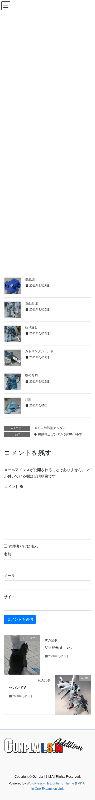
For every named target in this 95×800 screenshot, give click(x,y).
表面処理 (31, 303)
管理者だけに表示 (22, 546)
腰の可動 (31, 375)
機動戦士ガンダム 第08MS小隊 (60, 434)
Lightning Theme (62, 783)
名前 (7, 554)
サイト (9, 597)
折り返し (31, 327)
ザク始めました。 (59, 647)
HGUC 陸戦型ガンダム (50, 428)
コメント (13, 487)
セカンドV (17, 687)
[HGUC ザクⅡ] (22, 655)
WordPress (34, 783)
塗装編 (30, 279)
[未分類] (73, 694)
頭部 (28, 399)
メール (9, 575)
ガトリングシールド (39, 351)
